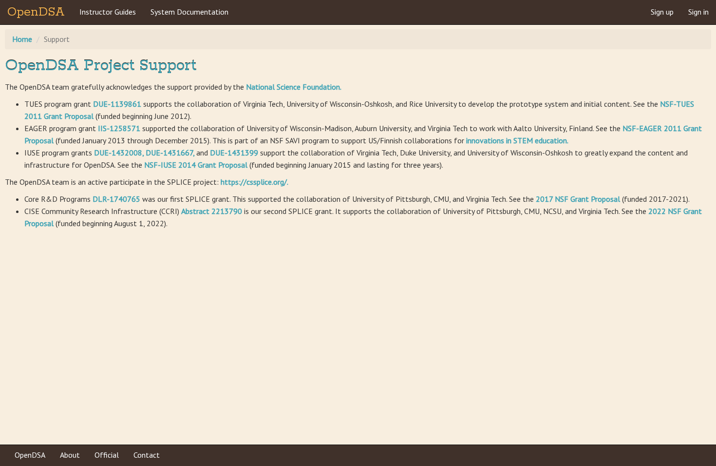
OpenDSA (36, 12)
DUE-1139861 (118, 104)
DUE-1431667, (171, 152)
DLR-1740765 (117, 199)
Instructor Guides (107, 12)
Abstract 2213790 (212, 211)
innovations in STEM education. (517, 140)
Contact (146, 455)
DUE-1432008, (120, 152)
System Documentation (189, 12)
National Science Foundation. (293, 87)
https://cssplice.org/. (254, 182)
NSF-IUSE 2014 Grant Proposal (196, 165)
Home (22, 39)
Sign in (698, 12)
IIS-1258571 (120, 128)
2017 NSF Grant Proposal (579, 199)
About (70, 455)
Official (106, 455)
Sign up (662, 12)
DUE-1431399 (235, 152)
